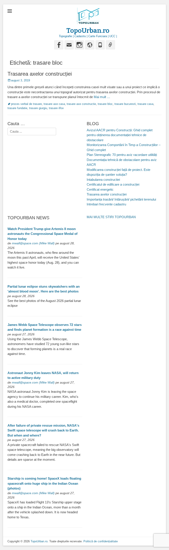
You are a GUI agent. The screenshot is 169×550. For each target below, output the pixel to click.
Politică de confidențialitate (100, 541)
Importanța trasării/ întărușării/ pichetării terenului (121, 199)
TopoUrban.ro (87, 31)
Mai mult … (102, 97)
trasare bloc (105, 104)
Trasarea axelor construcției (39, 74)
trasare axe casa (54, 104)
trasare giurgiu (38, 108)
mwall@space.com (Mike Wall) (33, 243)
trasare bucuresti (125, 104)
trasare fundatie (17, 108)
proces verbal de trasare (26, 104)
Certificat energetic (100, 189)
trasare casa (145, 104)
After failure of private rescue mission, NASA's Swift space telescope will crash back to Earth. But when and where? (43, 430)
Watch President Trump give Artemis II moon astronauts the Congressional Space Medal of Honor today (42, 234)
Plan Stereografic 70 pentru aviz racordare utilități (122, 155)
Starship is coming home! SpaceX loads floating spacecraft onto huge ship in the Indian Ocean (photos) (44, 483)
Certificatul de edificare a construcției (113, 184)
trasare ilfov (56, 108)
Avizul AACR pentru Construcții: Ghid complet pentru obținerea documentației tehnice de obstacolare (119, 135)
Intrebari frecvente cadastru (106, 204)
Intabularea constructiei (103, 179)
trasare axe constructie (81, 104)
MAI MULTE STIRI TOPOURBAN (111, 217)
